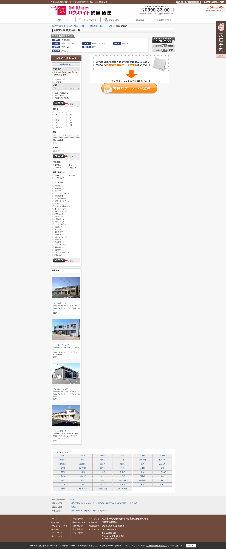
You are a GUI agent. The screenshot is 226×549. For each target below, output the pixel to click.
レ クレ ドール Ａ (61, 345)
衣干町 (122, 464)
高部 (63, 472)
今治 (72, 511)
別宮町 (142, 476)
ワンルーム (59, 112)
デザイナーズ (61, 245)
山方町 (63, 485)
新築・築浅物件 (79, 522)
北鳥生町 (63, 464)
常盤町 (122, 472)
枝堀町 (162, 455)
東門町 (122, 476)
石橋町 (102, 455)
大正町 (142, 468)
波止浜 (63, 476)
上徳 (122, 460)
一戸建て (58, 82)
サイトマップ (57, 533)
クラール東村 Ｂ (59, 431)
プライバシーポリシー (60, 526)
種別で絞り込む (66, 64)
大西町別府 (102, 489)
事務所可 (59, 240)
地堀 (142, 485)
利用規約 (55, 529)
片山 (82, 460)
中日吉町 (162, 472)
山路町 (102, 485)
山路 (82, 485)
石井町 (82, 455)
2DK (70, 117)
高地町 (63, 468)
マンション (68, 79)
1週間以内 (72, 168)
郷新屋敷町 (83, 468)
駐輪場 (58, 255)
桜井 (122, 468)
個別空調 (59, 250)
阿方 (63, 455)
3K (70, 120)
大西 (94, 511)
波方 (106, 511)
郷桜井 (162, 485)
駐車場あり (60, 214)
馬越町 (142, 455)
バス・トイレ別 (62, 193)
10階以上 (59, 219)
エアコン (59, 204)
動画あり (72, 175)
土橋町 (102, 472)
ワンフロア (60, 232)
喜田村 (102, 464)
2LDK (57, 120)
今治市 (73, 499)
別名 (162, 476)
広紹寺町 (162, 464)
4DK (70, 125)
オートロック (61, 209)
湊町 (102, 480)
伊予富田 (79, 511)
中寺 (142, 472)
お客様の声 (93, 522)
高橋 (162, 468)
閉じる (190, 546)
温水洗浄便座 (61, 199)
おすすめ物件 (61, 224)
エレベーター (61, 237)
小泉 (142, 464)
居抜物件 (59, 247)
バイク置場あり (62, 252)
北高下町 (162, 460)
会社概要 (55, 522)
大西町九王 (83, 489)
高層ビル (59, 234)
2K (56, 117)
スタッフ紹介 (94, 519)
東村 (102, 476)
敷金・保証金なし (61, 93)
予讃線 (73, 507)
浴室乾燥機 (60, 196)
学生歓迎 (59, 186)
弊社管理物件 (78, 529)
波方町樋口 (122, 489)
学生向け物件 (78, 519)
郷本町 (102, 468)
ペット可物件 (78, 533)
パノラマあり (60, 178)
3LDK (71, 123)
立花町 (82, 472)
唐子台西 (142, 460)
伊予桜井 (87, 511)
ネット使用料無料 (62, 206)
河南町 (102, 460)
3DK (56, 123)
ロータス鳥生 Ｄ (59, 303)
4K (56, 125)
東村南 (63, 489)
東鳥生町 (82, 476)
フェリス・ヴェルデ (60, 389)
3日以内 (58, 168)
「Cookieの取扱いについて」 (156, 546)
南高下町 (122, 480)
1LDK (71, 115)
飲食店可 (59, 242)
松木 (82, 480)
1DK (56, 115)
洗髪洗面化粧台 (62, 201)
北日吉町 (82, 464)
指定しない (59, 165)
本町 (63, 480)
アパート (58, 79)
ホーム (54, 519)
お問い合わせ (94, 529)
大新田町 (63, 460)
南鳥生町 (142, 480)
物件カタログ (57, 536)
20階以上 (59, 222)
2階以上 (59, 217)
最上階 (58, 229)
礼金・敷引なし (60, 95)
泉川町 (122, 455)
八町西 (122, 485)
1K (70, 112)
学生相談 (59, 188)
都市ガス (59, 191)
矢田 (162, 480)
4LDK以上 (58, 128)
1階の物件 (59, 227)
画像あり (58, 175)
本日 (70, 165)
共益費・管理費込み (62, 98)
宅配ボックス (61, 211)
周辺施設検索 (94, 526)
